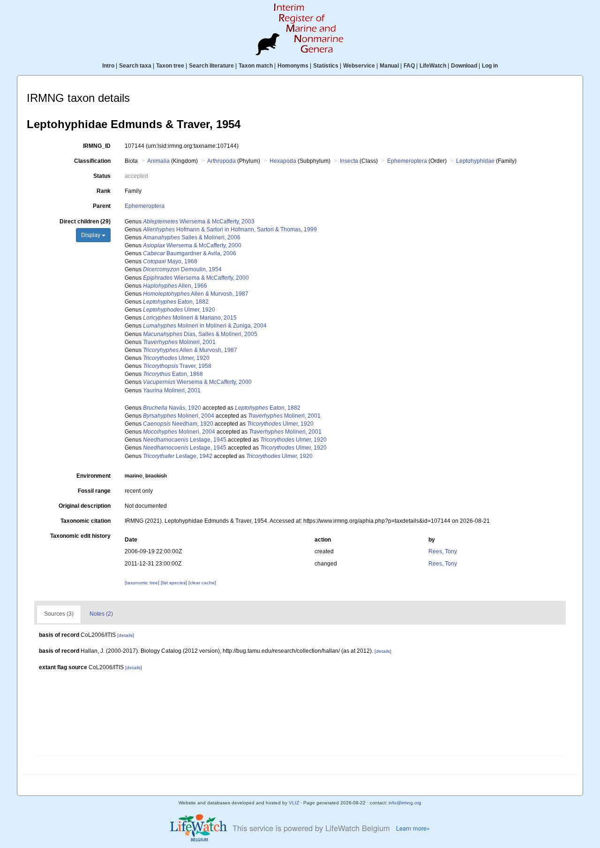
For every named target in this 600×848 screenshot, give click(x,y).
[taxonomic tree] (143, 582)
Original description (85, 506)
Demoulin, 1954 (182, 269)
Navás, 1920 (172, 408)
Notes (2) (101, 614)
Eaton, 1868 (173, 374)
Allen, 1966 (175, 286)
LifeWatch (433, 65)
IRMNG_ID (97, 146)
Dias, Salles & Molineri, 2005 (200, 334)
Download (464, 65)
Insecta (349, 161)
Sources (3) (59, 614)
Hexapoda (283, 161)
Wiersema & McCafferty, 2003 (199, 221)
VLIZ (294, 802)
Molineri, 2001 (179, 342)
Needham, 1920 (178, 423)
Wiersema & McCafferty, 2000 (192, 245)
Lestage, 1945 (184, 439)
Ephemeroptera (407, 161)
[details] (125, 635)
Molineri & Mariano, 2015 (190, 317)
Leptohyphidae (475, 161)
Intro (108, 65)
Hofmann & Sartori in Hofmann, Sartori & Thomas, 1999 (230, 229)
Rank (104, 191)
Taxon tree (170, 65)
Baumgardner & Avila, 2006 (189, 253)
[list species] (174, 582)
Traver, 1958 (177, 366)
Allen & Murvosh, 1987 (195, 293)
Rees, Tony (442, 551)
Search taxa (135, 65)
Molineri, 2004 (178, 416)
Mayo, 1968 (170, 261)
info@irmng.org (405, 802)
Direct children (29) (85, 221)
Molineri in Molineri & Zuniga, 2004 (205, 325)
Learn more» (413, 828)
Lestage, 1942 (177, 456)
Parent (102, 206)
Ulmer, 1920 (179, 309)
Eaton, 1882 (176, 301)
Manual (389, 65)
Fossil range (94, 491)
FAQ (409, 65)
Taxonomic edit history (80, 536)
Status (102, 176)
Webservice (359, 65)
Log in (490, 65)
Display (91, 235)
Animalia (158, 161)
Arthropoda (221, 161)
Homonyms (293, 65)
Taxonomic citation (85, 521)
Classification (92, 161)
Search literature (211, 65)
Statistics (325, 65)
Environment (93, 476)
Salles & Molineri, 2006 (191, 237)
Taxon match (256, 65)
